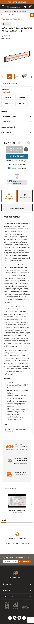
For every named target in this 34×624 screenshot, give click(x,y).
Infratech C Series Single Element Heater (17, 511)
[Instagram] (10, 618)
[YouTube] (15, 618)
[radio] (7, 97)
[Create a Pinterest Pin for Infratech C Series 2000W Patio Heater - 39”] (22, 160)
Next (32, 77)
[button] (13, 160)
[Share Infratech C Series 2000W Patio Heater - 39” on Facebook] (19, 160)
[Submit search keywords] (32, 15)
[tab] (9, 196)
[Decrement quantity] (19, 142)
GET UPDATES (24, 561)
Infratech (6, 36)
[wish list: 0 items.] (25, 7)
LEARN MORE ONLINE (20, 463)
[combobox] (17, 15)
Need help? (6, 92)
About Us (7, 590)
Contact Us (8, 596)
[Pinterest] (19, 618)
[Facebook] (24, 618)
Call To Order (18, 156)
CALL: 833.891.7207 (21, 449)
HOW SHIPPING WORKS (20, 477)
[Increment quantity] (28, 142)
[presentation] (17, 76)
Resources (7, 584)
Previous (2, 77)
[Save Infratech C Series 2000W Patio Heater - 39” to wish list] (26, 149)
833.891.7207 (24, 543)
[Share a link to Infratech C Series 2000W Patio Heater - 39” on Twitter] (25, 160)
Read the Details (9, 432)
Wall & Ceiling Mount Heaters (12, 19)
